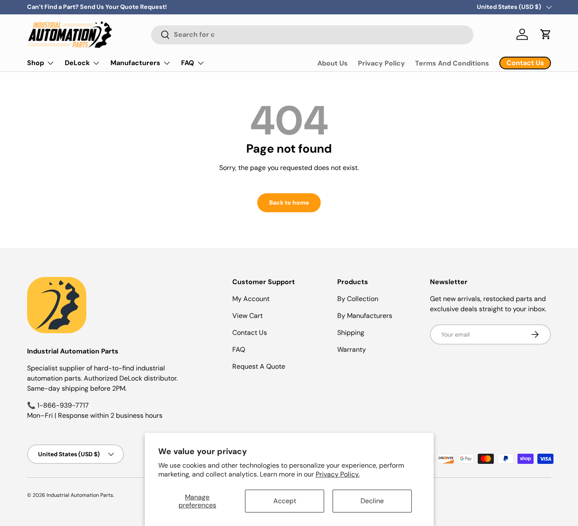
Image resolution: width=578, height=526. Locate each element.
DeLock (77, 62)
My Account (251, 298)
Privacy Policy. (338, 474)
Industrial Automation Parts (80, 495)
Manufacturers (135, 62)
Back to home (289, 202)
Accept (284, 500)
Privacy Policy (381, 63)
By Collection (357, 298)
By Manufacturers (364, 315)
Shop (35, 62)
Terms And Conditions (452, 63)
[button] (546, 34)
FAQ (187, 62)
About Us (332, 63)
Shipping (350, 332)
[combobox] (312, 34)
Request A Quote (258, 366)
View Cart (247, 315)
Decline (372, 500)
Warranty (351, 349)
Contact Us (249, 332)
